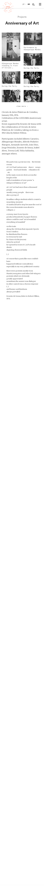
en (29, 4)
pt (23, 4)
